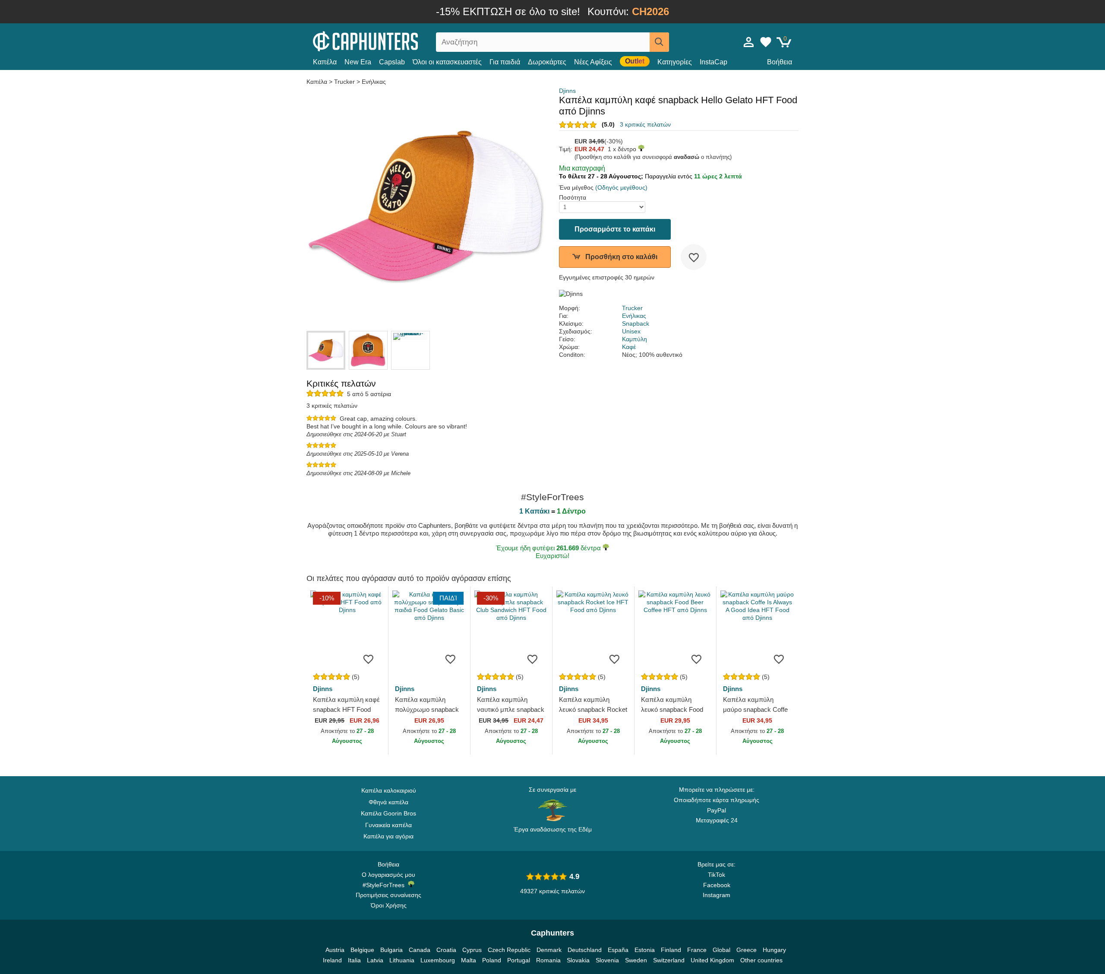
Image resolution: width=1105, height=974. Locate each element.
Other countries (761, 960)
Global (721, 949)
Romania (548, 960)
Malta (468, 960)
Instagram (716, 895)
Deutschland (585, 949)
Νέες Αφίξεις (593, 62)
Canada (419, 949)
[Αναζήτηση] (659, 42)
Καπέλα (325, 62)
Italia (354, 960)
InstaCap (713, 62)
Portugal (518, 960)
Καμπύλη (634, 339)
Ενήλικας (374, 81)
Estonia (645, 949)
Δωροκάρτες (547, 62)
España (618, 949)
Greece (746, 949)
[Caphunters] (388, 40)
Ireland (332, 960)
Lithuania (401, 960)
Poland (491, 960)
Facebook (716, 885)
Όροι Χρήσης (389, 905)
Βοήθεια (779, 62)
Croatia (446, 949)
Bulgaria (391, 949)
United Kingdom (712, 960)
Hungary (774, 949)
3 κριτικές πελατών (645, 124)
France (697, 949)
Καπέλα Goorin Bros (388, 813)
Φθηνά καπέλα (388, 802)
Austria (334, 949)
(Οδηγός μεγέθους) (621, 187)
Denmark (549, 949)
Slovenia (607, 960)
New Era (357, 62)
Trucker (344, 81)
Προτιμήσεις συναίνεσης (388, 895)
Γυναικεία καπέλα (388, 825)
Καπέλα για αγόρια (388, 836)
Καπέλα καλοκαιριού (388, 790)
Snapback (635, 323)
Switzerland (669, 960)
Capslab (392, 62)
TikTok (716, 874)
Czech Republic (509, 949)
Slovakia (578, 960)
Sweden (636, 960)
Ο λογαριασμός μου (388, 874)
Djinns (567, 90)
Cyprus (472, 949)
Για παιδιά (504, 62)
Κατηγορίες (674, 62)
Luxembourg (437, 960)
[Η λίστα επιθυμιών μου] (766, 42)
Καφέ (629, 346)
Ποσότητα (572, 197)
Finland (671, 949)
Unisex (631, 331)
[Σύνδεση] (749, 42)
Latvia (375, 960)
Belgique (362, 949)
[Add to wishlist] (694, 257)
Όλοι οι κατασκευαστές (447, 62)
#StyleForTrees (385, 885)
